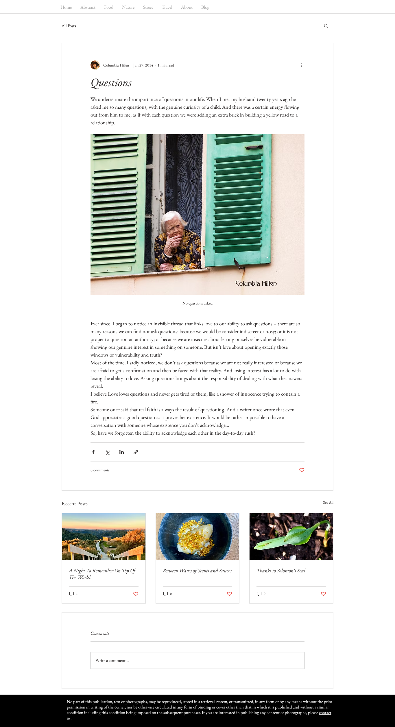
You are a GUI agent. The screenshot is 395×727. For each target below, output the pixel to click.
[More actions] (301, 65)
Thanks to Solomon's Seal (280, 570)
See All (328, 502)
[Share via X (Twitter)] (107, 452)
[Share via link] (136, 452)
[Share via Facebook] (93, 452)
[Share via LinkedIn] (121, 452)
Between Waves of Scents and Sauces (197, 570)
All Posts (69, 25)
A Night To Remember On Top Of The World (102, 573)
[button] (326, 25)
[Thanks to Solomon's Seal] (291, 536)
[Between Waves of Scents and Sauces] (197, 536)
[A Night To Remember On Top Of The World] (103, 536)
